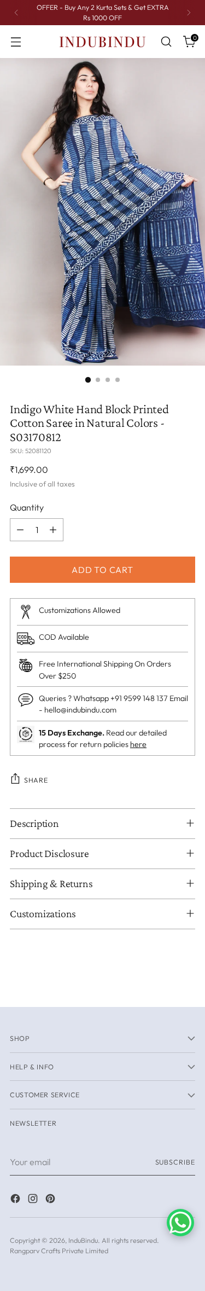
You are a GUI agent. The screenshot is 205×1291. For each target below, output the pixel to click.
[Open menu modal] (15, 42)
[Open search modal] (166, 42)
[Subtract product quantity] (20, 530)
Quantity (27, 507)
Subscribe (175, 1161)
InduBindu (83, 1240)
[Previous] (16, 12)
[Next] (189, 12)
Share (36, 779)
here (138, 744)
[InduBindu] (103, 41)
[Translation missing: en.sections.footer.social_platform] (16, 1200)
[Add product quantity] (53, 530)
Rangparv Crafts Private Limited (59, 1250)
